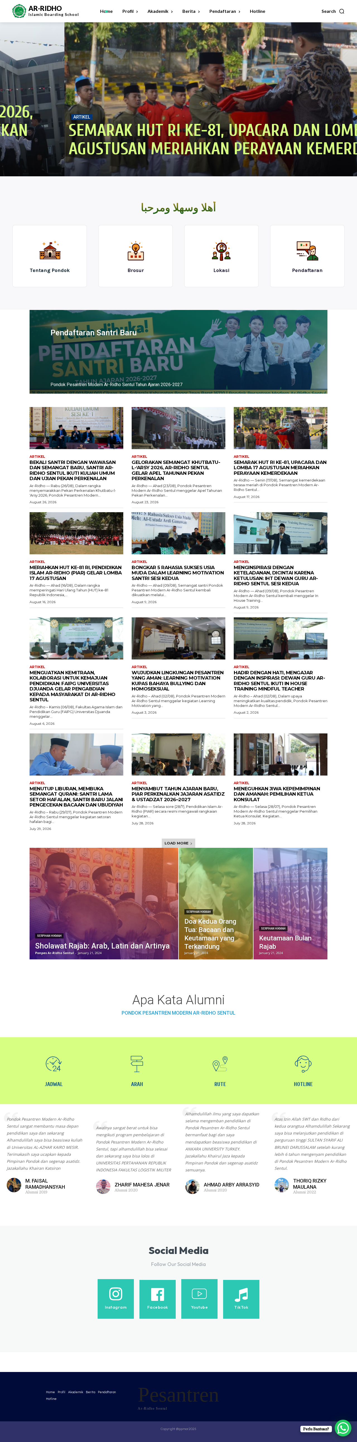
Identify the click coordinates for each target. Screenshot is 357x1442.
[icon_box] (49, 256)
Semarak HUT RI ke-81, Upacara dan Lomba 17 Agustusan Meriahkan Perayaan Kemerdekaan (172, 140)
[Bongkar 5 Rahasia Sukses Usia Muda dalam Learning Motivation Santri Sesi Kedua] (178, 533)
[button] (333, 11)
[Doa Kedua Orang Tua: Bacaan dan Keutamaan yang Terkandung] (216, 903)
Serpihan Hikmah (49, 935)
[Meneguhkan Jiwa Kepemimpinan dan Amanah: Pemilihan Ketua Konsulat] (280, 754)
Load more (177, 843)
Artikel (17, 117)
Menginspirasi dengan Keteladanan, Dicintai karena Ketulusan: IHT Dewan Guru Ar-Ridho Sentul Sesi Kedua (276, 576)
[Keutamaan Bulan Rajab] (291, 903)
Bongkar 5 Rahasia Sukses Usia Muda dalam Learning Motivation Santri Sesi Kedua (178, 573)
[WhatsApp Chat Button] (343, 1428)
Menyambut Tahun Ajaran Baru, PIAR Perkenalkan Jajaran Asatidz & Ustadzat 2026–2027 (178, 794)
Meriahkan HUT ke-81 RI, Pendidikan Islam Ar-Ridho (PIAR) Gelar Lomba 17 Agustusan (76, 573)
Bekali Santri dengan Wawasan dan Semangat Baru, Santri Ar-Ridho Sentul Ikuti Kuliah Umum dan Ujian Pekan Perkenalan (72, 470)
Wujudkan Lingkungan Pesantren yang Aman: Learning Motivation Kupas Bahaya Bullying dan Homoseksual (178, 681)
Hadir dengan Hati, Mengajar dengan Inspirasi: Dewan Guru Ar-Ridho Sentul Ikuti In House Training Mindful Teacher (279, 681)
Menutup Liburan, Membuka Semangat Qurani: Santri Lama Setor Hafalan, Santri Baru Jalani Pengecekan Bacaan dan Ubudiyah (76, 797)
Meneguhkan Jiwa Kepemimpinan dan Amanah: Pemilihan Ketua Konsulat (277, 794)
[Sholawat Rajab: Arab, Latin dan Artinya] (104, 903)
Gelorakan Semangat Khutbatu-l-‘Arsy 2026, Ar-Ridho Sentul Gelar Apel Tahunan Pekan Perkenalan (176, 470)
